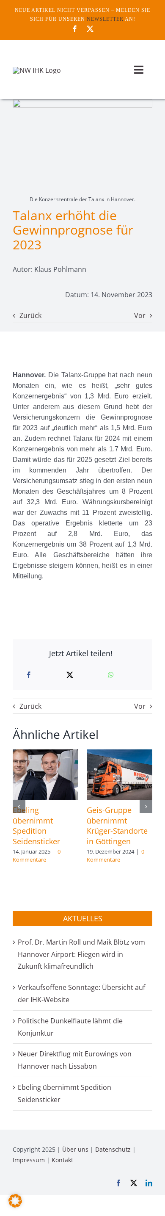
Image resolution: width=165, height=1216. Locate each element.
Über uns (75, 1149)
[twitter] (90, 28)
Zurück (30, 315)
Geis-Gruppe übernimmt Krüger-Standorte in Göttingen (117, 825)
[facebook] (75, 28)
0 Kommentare (36, 856)
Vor (140, 315)
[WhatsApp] (111, 675)
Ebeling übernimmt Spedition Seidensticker (36, 825)
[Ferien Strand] (37, 70)
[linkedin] (149, 1183)
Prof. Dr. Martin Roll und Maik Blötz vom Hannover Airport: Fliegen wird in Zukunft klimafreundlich (81, 954)
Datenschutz (113, 1149)
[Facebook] (28, 675)
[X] (69, 675)
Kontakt (62, 1160)
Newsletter (105, 19)
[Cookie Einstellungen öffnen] (15, 1205)
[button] (19, 806)
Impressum (29, 1160)
